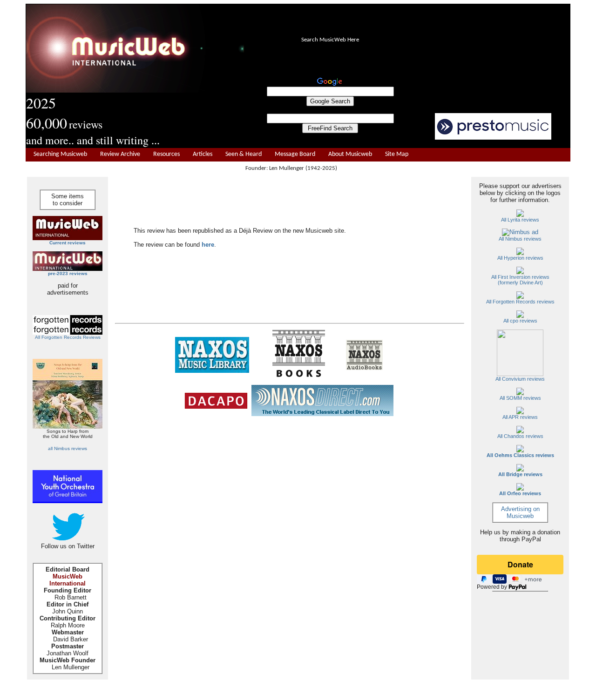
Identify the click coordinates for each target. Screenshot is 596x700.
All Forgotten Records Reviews (68, 337)
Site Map (396, 154)
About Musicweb (350, 154)
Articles (202, 154)
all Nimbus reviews (67, 448)
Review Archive (120, 154)
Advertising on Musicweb (520, 512)
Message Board (295, 154)
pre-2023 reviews (68, 273)
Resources (166, 154)
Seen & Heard (243, 154)
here (208, 244)
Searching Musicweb (60, 154)
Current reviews (67, 242)
